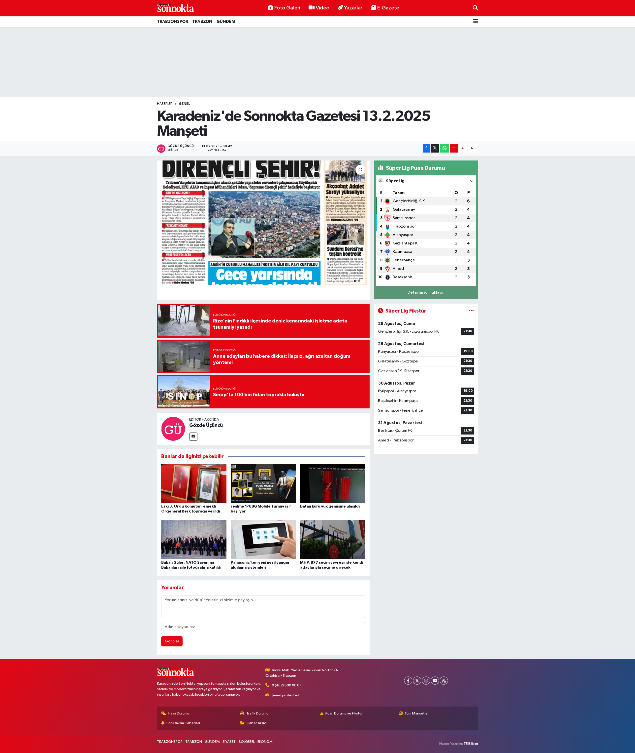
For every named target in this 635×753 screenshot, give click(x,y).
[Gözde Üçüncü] (173, 429)
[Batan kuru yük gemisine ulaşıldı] (332, 483)
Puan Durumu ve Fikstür (344, 713)
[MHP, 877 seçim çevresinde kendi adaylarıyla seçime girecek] (332, 539)
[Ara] (475, 8)
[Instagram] (426, 680)
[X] (417, 680)
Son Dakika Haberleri (183, 723)
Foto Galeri (287, 8)
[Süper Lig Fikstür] (471, 311)
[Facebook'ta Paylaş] (426, 148)
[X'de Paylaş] (435, 148)
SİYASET (229, 742)
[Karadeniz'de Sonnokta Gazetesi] (175, 8)
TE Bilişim (471, 744)
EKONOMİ (265, 742)
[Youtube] (435, 680)
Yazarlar (353, 8)
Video (322, 8)
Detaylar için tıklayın (426, 292)
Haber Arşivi (256, 723)
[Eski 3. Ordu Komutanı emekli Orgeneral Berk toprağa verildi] (193, 483)
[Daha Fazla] (454, 148)
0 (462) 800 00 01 (286, 685)
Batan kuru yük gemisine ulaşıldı (330, 506)
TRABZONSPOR (172, 21)
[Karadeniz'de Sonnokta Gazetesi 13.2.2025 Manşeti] (263, 222)
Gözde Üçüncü (206, 425)
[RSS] (444, 680)
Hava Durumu (178, 713)
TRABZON (202, 21)
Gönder (172, 641)
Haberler (165, 104)
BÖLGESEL (247, 742)
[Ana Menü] (475, 21)
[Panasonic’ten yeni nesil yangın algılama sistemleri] (263, 539)
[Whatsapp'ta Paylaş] (444, 148)
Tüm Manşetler (417, 713)
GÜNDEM (226, 21)
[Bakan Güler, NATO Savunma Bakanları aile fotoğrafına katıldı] (193, 539)
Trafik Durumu (257, 713)
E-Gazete (388, 8)
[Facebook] (408, 680)
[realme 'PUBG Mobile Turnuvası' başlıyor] (263, 483)
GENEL (184, 104)
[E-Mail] (193, 437)
